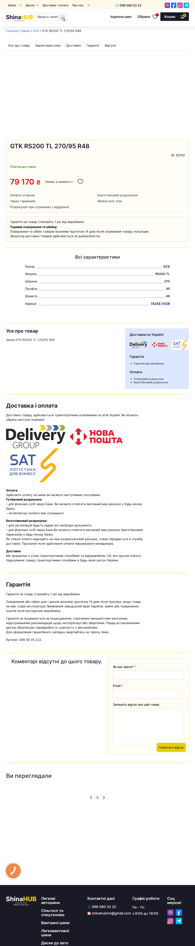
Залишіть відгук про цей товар (136, 704)
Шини (12, 5)
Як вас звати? (124, 667)
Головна (12, 31)
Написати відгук (171, 747)
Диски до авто (54, 943)
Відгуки (110, 45)
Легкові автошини (50, 900)
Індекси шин (121, 17)
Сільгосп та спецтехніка (52, 913)
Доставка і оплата (55, 5)
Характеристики (48, 45)
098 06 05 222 (30, 640)
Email (118, 686)
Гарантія (92, 45)
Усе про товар (19, 45)
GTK (36, 31)
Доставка (73, 45)
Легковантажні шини (55, 933)
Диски (30, 5)
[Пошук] (62, 17)
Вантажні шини (55, 923)
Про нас (78, 5)
